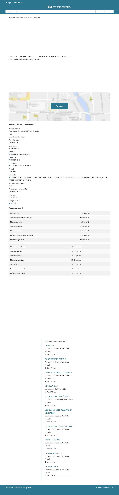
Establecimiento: (15, 128)
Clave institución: (15, 140)
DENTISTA (49, 345)
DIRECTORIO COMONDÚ (60, 7)
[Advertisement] (59, 36)
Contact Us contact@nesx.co (104, 487)
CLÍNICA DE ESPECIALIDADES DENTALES (58, 411)
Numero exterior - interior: (18, 183)
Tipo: (11, 134)
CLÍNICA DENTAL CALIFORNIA (59, 372)
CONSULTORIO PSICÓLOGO (57, 396)
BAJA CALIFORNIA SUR (25, 17)
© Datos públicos (18, 487)
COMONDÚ (37, 17)
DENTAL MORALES (53, 453)
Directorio (13, 17)
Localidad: (13, 163)
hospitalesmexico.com (12, 487)
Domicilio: (13, 175)
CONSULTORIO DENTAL (55, 359)
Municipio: (13, 157)
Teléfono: (12, 195)
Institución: (13, 146)
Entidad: (12, 152)
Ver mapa (59, 106)
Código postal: (14, 201)
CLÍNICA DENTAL (53, 439)
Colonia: (12, 169)
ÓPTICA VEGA (51, 386)
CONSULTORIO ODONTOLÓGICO (59, 426)
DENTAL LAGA (51, 466)
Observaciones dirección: (18, 189)
